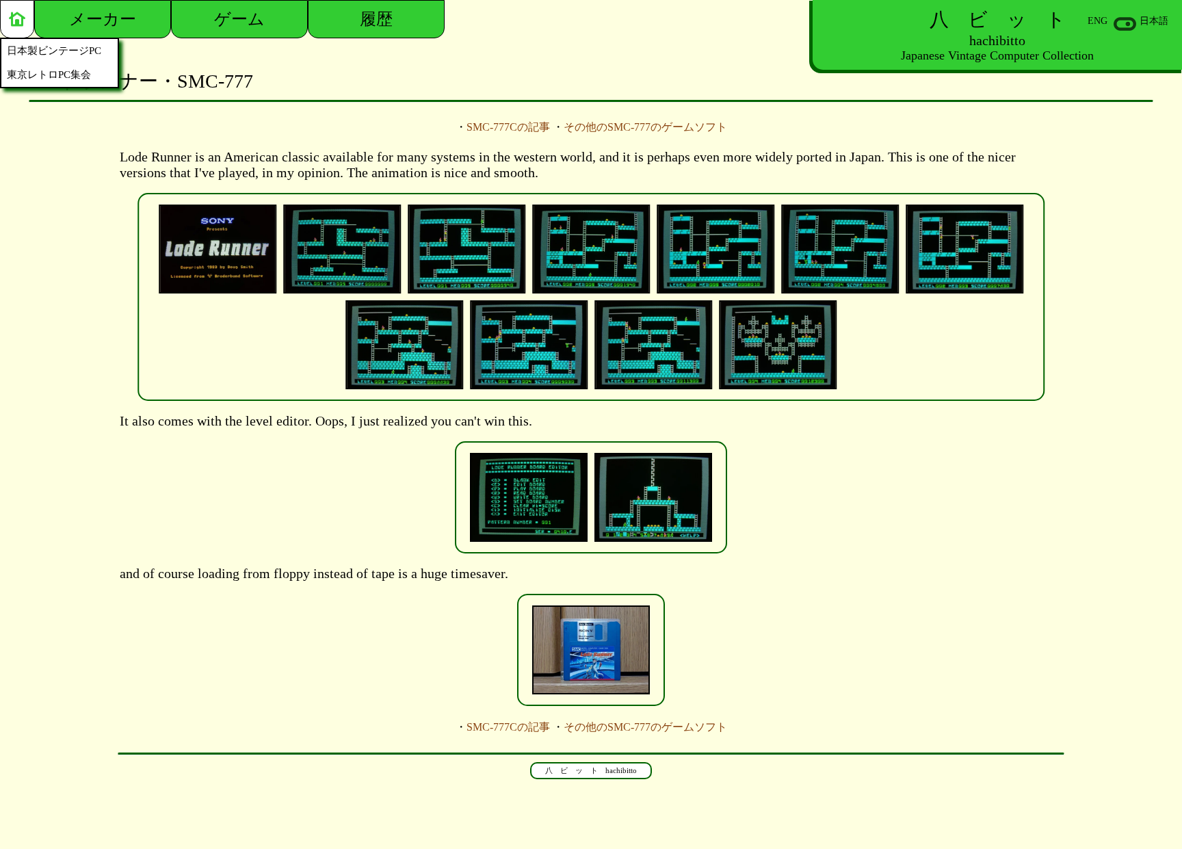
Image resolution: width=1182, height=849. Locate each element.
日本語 (1154, 21)
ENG (1097, 21)
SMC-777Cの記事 (508, 127)
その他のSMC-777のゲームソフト (645, 127)
